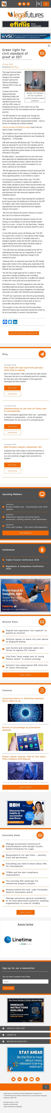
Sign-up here (8, 988)
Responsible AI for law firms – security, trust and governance (26, 856)
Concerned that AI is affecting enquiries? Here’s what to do (23, 699)
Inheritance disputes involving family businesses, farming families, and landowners (26, 518)
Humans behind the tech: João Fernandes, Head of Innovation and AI (27, 890)
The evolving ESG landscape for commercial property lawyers (22, 882)
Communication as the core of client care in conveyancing (25, 409)
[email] (25, 981)
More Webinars (25, 533)
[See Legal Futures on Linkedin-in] (24, 4)
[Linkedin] (15, 322)
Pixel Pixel (14, 1104)
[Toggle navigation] (46, 4)
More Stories (25, 675)
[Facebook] (5, 322)
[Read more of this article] (25, 713)
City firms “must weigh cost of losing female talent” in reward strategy (25, 657)
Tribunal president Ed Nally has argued (16, 127)
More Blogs (12, 394)
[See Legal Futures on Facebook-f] (28, 4)
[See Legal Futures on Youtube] (32, 1079)
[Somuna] (28, 941)
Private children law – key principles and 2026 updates (27, 508)
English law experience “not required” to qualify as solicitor (26, 631)
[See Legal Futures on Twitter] (19, 4)
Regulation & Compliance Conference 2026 (25, 567)
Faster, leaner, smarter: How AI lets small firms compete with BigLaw (24, 757)
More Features (25, 787)
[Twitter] (10, 322)
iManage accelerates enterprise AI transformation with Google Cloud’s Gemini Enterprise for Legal (24, 846)
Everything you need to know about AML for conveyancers (26, 864)
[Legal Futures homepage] (25, 15)
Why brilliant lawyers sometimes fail (23, 447)
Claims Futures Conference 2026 (22, 560)
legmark (19, 1106)
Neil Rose (15, 67)
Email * (7, 982)
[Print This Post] (49, 45)
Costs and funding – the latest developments (26, 527)
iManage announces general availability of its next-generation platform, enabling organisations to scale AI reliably (27, 900)
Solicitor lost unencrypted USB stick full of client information (27, 666)
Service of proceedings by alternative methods (21, 728)
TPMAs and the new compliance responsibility (22, 873)
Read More (12, 388)
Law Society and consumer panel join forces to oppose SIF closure (25, 649)
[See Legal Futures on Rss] (38, 1079)
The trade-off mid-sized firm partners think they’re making (23, 368)
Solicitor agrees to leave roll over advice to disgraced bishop (27, 640)
